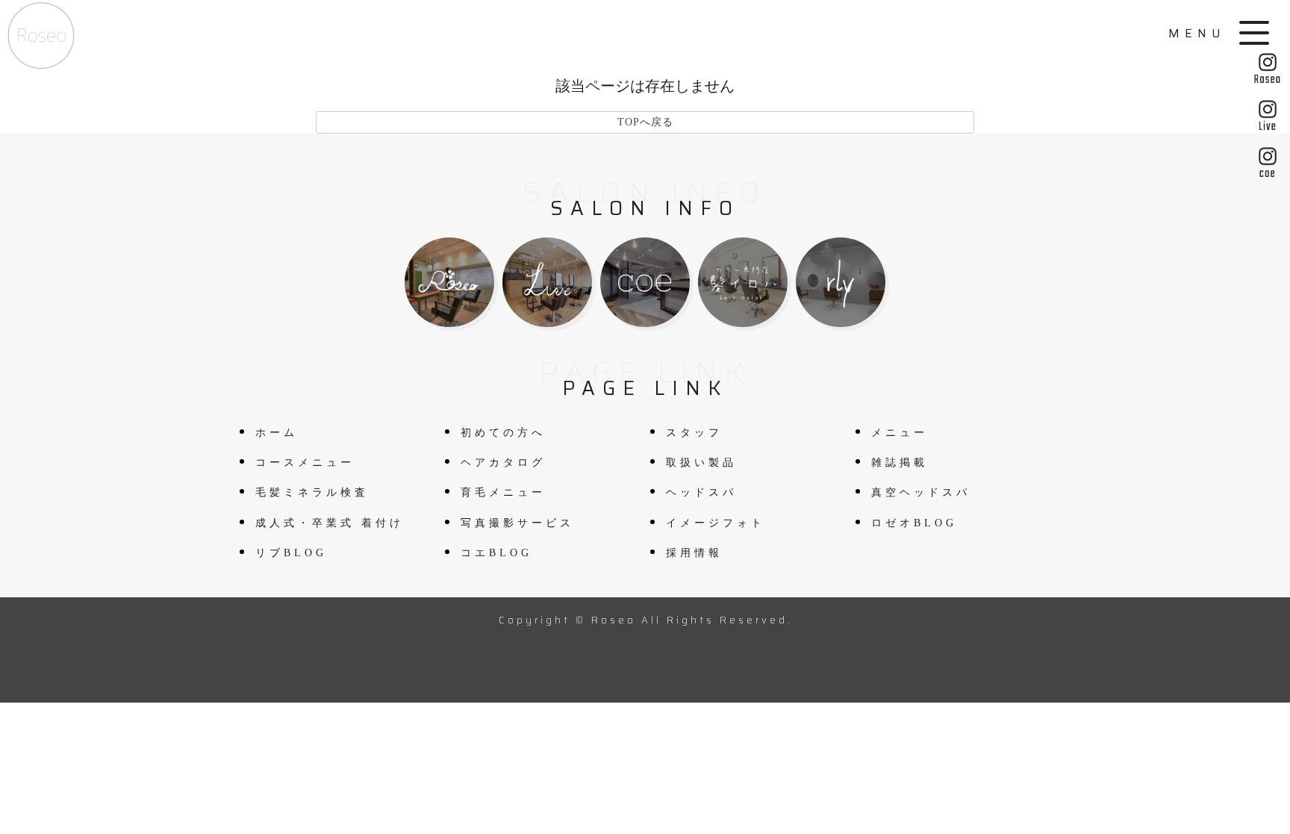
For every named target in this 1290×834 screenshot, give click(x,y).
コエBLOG (496, 552)
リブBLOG (291, 552)
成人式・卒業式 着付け (329, 523)
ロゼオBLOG (914, 523)
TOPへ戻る (645, 122)
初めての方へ (503, 432)
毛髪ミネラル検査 (312, 492)
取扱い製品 (701, 462)
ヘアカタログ (503, 462)
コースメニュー (305, 462)
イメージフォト (715, 523)
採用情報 (694, 552)
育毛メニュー (503, 492)
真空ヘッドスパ (920, 492)
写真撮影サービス (517, 523)
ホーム (276, 432)
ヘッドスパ (701, 492)
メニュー (899, 432)
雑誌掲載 (899, 462)
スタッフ (694, 432)
